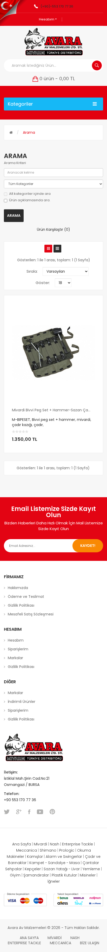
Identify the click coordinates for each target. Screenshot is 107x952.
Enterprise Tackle (77, 844)
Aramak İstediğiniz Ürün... (97, 65)
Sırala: (32, 271)
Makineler (15, 856)
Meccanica (26, 850)
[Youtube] (40, 812)
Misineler (88, 875)
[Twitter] (7, 812)
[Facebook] (29, 812)
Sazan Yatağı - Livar (62, 869)
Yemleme (91, 869)
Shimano (48, 850)
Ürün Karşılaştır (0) (53, 229)
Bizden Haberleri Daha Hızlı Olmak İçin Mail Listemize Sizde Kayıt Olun (53, 525)
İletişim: (11, 772)
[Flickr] (52, 812)
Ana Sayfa (21, 844)
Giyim (15, 875)
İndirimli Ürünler (21, 701)
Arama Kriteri (15, 163)
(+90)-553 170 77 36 (57, 6)
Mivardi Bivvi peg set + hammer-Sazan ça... (51, 410)
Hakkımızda (18, 587)
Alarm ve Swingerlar (64, 856)
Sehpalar (13, 869)
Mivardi (40, 844)
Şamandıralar (36, 875)
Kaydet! (87, 545)
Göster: (43, 282)
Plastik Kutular (64, 875)
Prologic (66, 850)
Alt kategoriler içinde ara (30, 193)
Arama (29, 132)
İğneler (54, 881)
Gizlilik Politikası (21, 605)
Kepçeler (33, 869)
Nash (54, 844)
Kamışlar (35, 856)
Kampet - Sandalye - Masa (54, 862)
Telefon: (12, 793)
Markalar (15, 657)
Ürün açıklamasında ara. (29, 200)
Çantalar (91, 862)
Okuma (84, 850)
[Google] (19, 812)
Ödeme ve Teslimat (26, 596)
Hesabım (47, 19)
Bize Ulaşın (89, 943)
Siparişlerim (18, 649)
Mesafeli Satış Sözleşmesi (31, 614)
